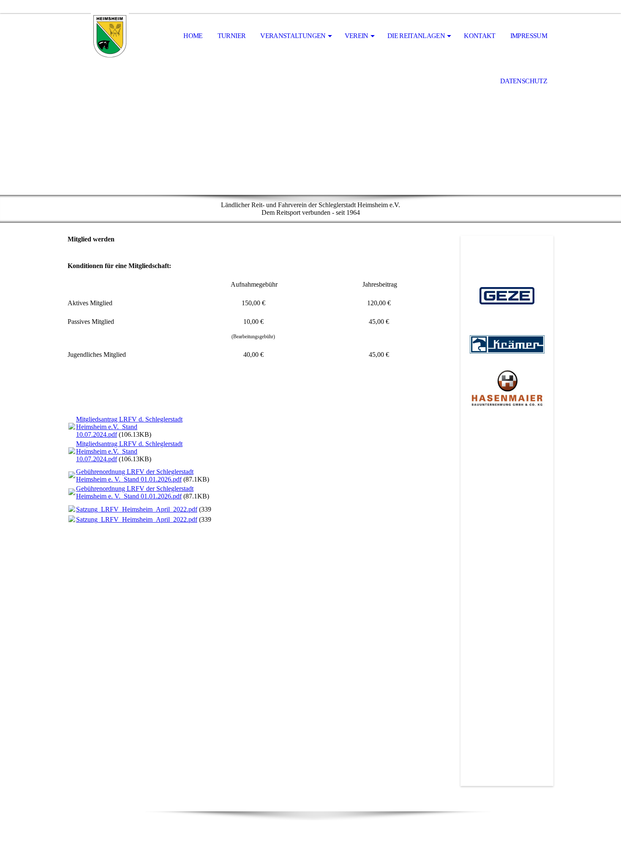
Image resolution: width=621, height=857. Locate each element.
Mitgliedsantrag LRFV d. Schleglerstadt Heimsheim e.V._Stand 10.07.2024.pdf (129, 427)
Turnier (232, 35)
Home (192, 35)
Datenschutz (523, 81)
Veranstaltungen (292, 35)
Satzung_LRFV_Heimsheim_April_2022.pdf (136, 509)
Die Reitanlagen (416, 35)
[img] (110, 36)
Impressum (528, 35)
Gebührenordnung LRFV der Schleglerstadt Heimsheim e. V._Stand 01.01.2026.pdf (134, 475)
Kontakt (480, 35)
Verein (356, 35)
